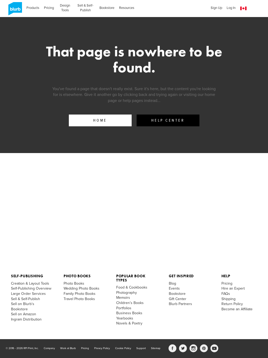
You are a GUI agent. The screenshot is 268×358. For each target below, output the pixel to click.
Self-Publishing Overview (31, 288)
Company (49, 348)
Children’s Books (130, 303)
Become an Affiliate (237, 309)
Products (32, 8)
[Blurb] (13, 10)
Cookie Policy (123, 348)
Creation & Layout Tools (30, 283)
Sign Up (216, 8)
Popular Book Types (130, 278)
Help (225, 276)
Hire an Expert (233, 288)
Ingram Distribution (26, 319)
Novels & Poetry (129, 323)
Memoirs (123, 297)
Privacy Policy (102, 348)
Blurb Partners (180, 304)
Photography (126, 292)
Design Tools (65, 7)
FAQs (225, 293)
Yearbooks (124, 318)
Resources (126, 8)
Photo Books (77, 276)
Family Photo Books (80, 293)
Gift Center (177, 299)
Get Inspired (181, 276)
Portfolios (123, 308)
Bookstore (106, 8)
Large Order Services (28, 293)
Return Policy (232, 304)
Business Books (129, 313)
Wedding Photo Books (81, 288)
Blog (172, 283)
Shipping (228, 299)
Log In (231, 8)
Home (100, 120)
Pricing (49, 8)
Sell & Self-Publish (85, 7)
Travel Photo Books (79, 299)
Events (174, 288)
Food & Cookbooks (131, 287)
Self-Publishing (27, 276)
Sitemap (155, 348)
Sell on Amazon (23, 314)
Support (141, 348)
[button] (243, 8)
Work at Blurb (68, 348)
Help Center (168, 120)
